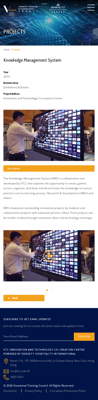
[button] (47, 290)
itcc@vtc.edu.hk (20, 371)
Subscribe (84, 336)
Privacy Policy (33, 391)
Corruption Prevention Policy (68, 391)
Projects (16, 49)
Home (6, 49)
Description (14, 168)
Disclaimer (10, 391)
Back (15, 298)
